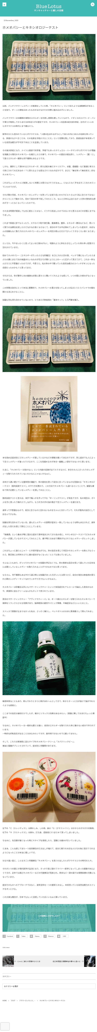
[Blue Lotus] (48, 8)
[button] (92, 5)
